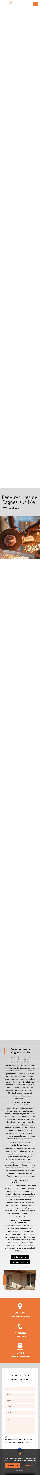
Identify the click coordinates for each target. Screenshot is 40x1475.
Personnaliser (20, 1471)
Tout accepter (12, 1466)
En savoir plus (21, 1257)
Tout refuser (28, 1466)
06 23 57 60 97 (20, 1336)
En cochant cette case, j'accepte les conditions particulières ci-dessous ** (19, 1440)
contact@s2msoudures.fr (20, 1357)
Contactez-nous (21, 1262)
